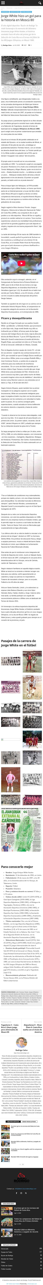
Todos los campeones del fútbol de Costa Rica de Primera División (25, 1134)
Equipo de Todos (15, 12)
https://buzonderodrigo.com (21, 1053)
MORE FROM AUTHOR (29, 1121)
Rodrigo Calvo (7, 45)
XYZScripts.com (32, 1283)
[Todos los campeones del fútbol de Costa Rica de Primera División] (5, 1136)
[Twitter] (8, 51)
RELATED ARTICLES (13, 1121)
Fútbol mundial (26, 12)
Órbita (3, 1262)
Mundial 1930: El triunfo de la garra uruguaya (24, 1157)
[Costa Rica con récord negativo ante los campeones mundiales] (5, 1151)
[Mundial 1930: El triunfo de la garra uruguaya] (5, 1159)
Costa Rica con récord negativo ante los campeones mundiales (26, 1149)
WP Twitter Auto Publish (12, 1283)
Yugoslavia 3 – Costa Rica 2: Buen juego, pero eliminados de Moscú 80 (9, 1028)
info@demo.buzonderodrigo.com (25, 1189)
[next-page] (23, 1164)
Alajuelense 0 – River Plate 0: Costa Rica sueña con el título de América (32, 1028)
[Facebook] (3, 51)
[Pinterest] (14, 51)
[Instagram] (21, 1193)
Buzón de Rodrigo (7, 1255)
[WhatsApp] (19, 51)
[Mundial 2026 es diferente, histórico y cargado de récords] (5, 1143)
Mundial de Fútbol (7, 1259)
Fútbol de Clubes (6, 1266)
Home (2, 8)
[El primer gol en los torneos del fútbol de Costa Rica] (5, 1128)
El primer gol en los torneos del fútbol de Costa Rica (25, 1126)
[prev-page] (20, 1164)
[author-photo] (21, 1042)
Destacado (9, 8)
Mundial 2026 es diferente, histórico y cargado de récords (25, 1142)
